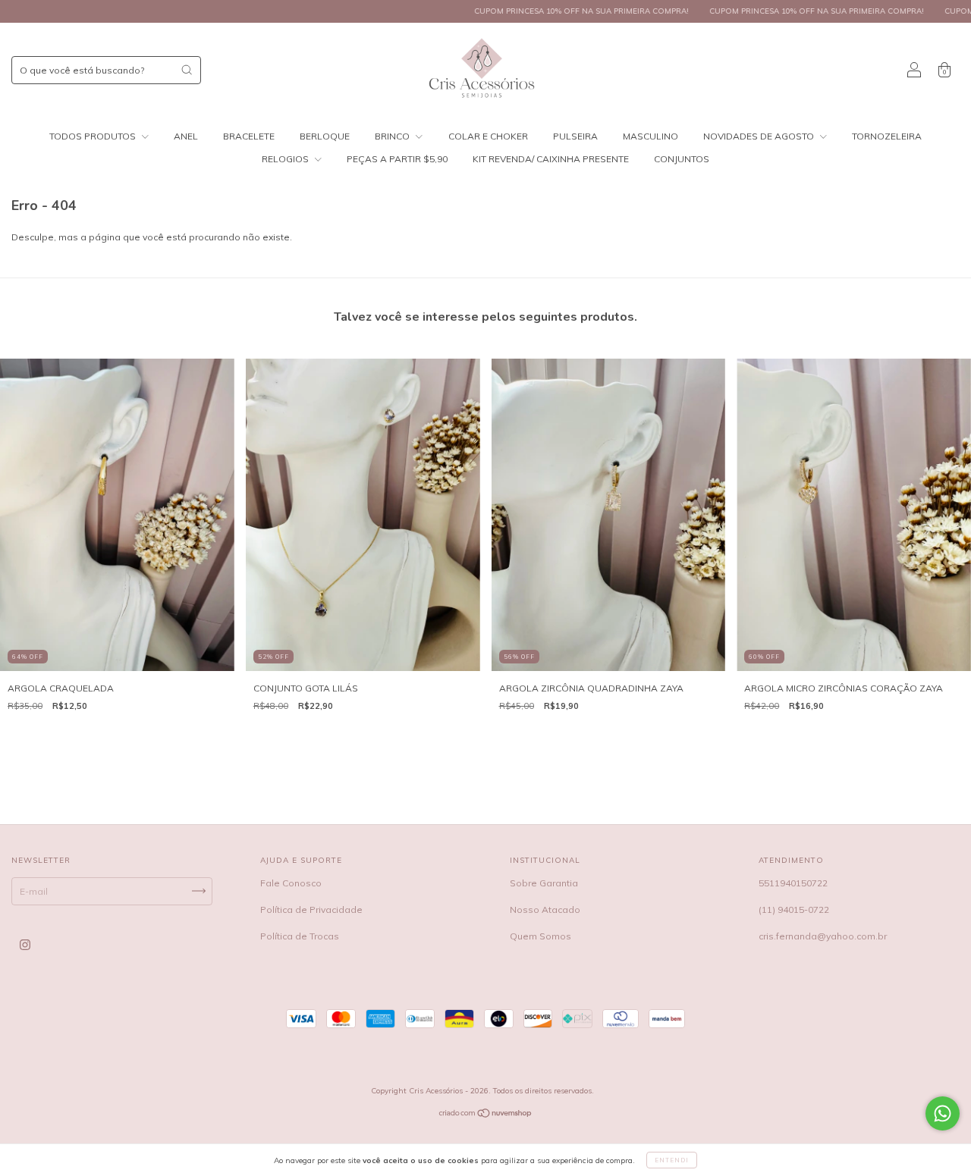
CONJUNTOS (681, 159)
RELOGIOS (286, 159)
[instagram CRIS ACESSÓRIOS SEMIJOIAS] (25, 944)
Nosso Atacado (545, 909)
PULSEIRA (575, 136)
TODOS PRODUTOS (93, 136)
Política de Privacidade (311, 909)
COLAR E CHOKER (488, 136)
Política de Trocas (299, 936)
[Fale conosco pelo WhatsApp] (942, 1113)
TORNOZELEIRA (887, 136)
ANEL (186, 136)
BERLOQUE (325, 136)
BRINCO (393, 136)
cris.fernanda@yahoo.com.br (823, 936)
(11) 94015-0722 (794, 909)
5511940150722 (793, 883)
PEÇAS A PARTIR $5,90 (397, 159)
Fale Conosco (291, 883)
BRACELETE (249, 136)
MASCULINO (650, 136)
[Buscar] (187, 70)
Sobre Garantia (544, 883)
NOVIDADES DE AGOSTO (759, 136)
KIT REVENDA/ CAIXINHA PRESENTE (551, 159)
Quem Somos (540, 936)
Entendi (672, 1160)
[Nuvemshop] (485, 1115)
